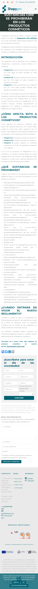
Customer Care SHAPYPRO (27, 2)
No (24, 582)
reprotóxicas (4, 412)
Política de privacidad (19, 585)
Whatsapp (30, 480)
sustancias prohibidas (24, 412)
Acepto (15, 582)
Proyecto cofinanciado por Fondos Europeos (19, 544)
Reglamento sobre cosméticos (26, 410)
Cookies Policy (18, 484)
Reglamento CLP (12, 410)
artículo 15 (19, 405)
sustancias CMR (13, 412)
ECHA (8, 408)
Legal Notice (18, 481)
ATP (24, 405)
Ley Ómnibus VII (15, 408)
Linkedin (30, 478)
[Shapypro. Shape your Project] (11, 9)
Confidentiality (18, 488)
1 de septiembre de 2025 (9, 405)
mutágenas (24, 408)
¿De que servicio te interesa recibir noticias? (25, 388)
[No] (36, 581)
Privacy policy (18, 478)
